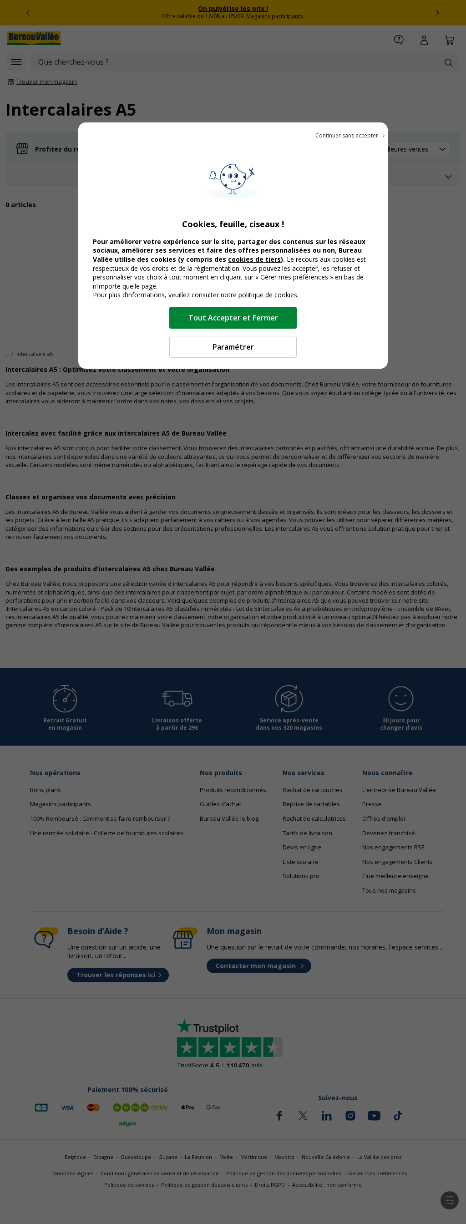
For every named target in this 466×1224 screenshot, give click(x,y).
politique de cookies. (268, 294)
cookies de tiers (254, 259)
